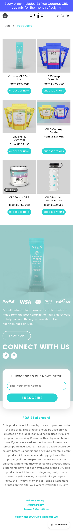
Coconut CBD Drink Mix (19, 78)
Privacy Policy (35, 500)
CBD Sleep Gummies (54, 78)
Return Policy (35, 504)
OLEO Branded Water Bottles (53, 199)
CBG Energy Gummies (19, 138)
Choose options (19, 90)
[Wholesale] (68, 16)
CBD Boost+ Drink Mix (19, 199)
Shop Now (17, 336)
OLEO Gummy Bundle (53, 131)
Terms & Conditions (36, 509)
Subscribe (32, 397)
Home (6, 26)
